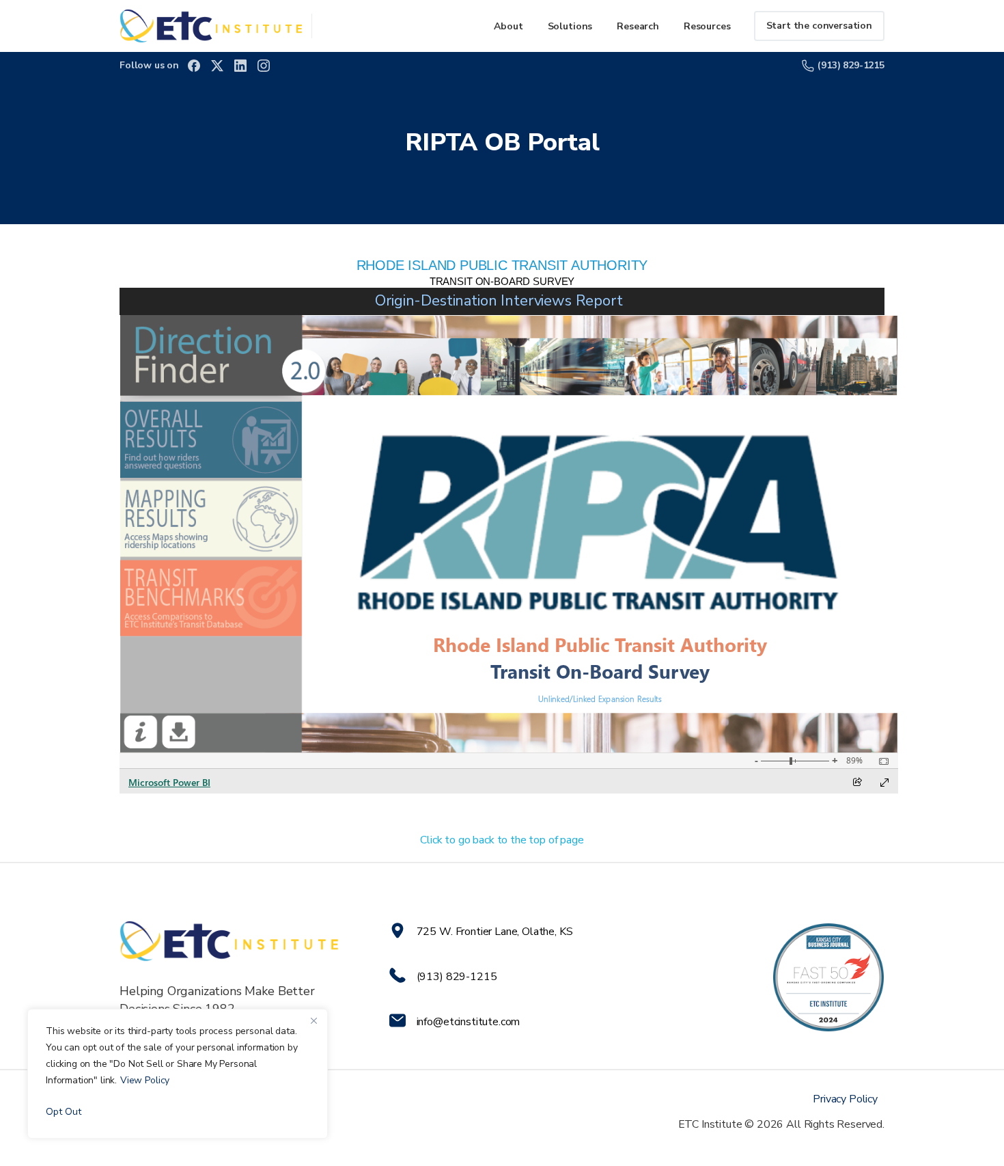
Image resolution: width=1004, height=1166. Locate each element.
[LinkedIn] (240, 65)
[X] (217, 65)
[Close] (313, 1020)
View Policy (144, 1080)
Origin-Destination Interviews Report (498, 300)
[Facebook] (194, 65)
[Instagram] (263, 65)
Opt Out (63, 1111)
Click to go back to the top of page (501, 840)
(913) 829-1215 (851, 65)
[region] (177, 1074)
